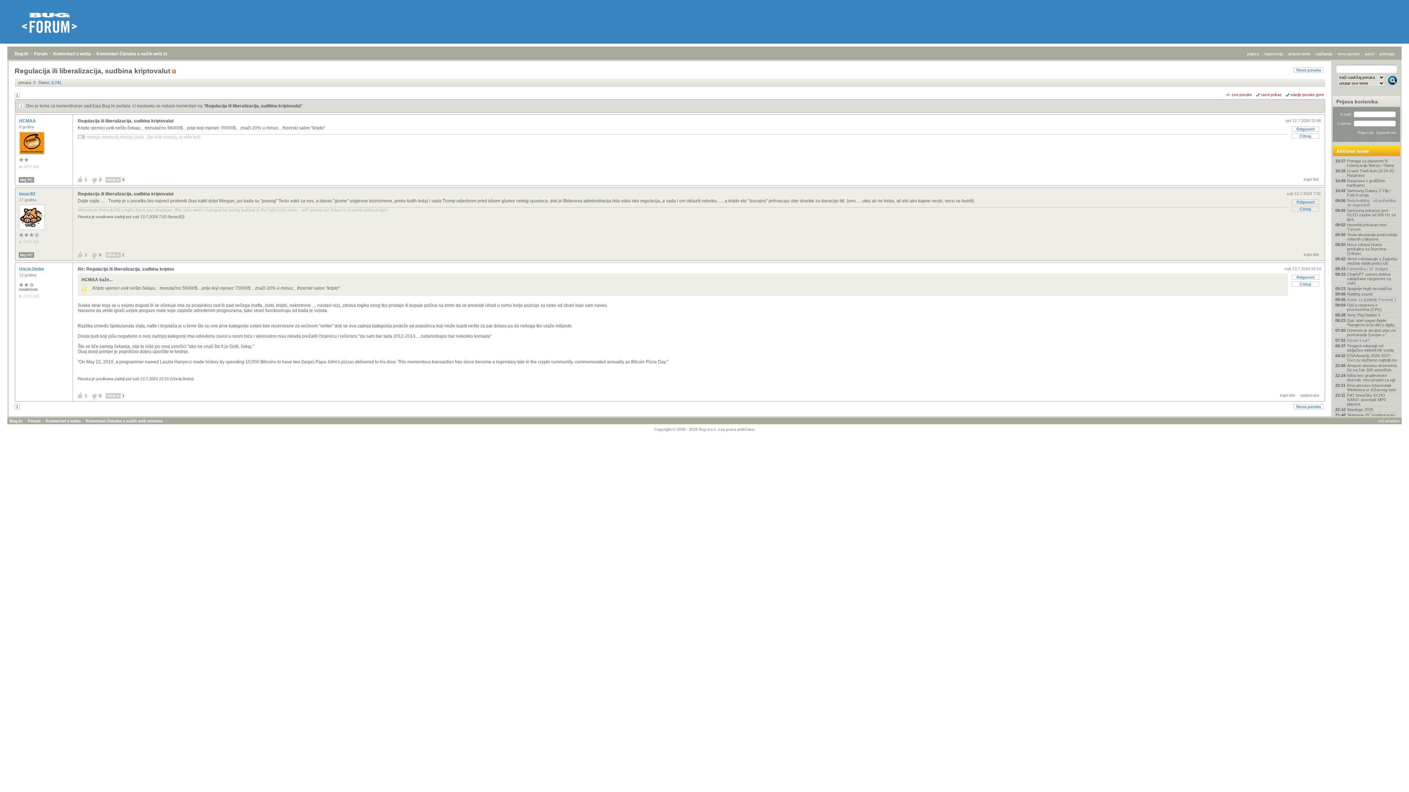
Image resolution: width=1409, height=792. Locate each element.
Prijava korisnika (1357, 101)
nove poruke (1348, 54)
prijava (1253, 54)
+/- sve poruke (1239, 94)
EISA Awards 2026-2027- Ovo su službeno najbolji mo (1372, 357)
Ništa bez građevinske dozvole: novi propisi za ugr (1371, 377)
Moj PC (26, 180)
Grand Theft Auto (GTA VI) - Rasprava (1372, 173)
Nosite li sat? (1358, 340)
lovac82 (28, 194)
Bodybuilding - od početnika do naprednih (1371, 202)
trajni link (1311, 179)
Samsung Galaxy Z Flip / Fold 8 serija (1369, 192)
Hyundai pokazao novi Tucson (1367, 227)
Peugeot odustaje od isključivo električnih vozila (1370, 348)
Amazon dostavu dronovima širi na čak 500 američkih (1372, 367)
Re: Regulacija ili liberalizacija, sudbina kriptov (126, 269)
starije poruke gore (1307, 94)
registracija (1273, 54)
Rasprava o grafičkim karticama (1366, 183)
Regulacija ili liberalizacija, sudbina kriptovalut (253, 106)
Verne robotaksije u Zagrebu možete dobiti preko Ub (1372, 261)
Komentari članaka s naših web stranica (138, 53)
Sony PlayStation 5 (1363, 315)
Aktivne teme (1352, 151)
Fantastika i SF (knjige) (1367, 269)
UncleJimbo (32, 269)
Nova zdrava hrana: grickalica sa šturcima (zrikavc (1366, 249)
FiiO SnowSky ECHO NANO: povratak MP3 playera (1366, 399)
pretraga (1386, 54)
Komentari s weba (72, 53)
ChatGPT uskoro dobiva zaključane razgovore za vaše (1369, 278)
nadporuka (1309, 395)
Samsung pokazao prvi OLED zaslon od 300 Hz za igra (1371, 214)
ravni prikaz (1271, 94)
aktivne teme (1299, 54)
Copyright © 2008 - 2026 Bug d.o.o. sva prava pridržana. (704, 429)
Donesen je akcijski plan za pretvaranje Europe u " (1371, 332)
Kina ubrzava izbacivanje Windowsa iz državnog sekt (1371, 387)
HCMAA (28, 121)
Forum (41, 53)
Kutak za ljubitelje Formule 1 (1372, 299)
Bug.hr (22, 53)
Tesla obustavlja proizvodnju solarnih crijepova (1372, 236)
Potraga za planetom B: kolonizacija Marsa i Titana (1370, 163)
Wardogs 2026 (1360, 409)
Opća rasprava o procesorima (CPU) (1364, 307)
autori (1370, 54)
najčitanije (1324, 54)
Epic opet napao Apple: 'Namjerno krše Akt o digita (1370, 322)
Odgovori (1305, 129)
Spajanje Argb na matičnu (1369, 288)
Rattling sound (1359, 294)
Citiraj (1305, 136)
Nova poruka (1308, 70)
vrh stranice (1388, 421)
